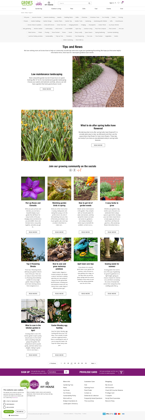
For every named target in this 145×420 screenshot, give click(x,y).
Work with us (67, 398)
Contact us (87, 393)
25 (64, 363)
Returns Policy (109, 401)
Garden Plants (58, 21)
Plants (40, 32)
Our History (67, 393)
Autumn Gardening (49, 17)
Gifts (111, 21)
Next (92, 363)
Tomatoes (68, 36)
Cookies (84, 413)
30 (82, 363)
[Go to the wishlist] (118, 3)
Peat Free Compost (100, 28)
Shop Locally (78, 32)
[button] (14, 415)
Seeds (70, 32)
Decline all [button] (20, 411)
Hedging (83, 25)
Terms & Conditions (68, 413)
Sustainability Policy (69, 395)
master (119, 413)
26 (68, 363)
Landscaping (48, 28)
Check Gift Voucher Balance (114, 390)
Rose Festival (55, 32)
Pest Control (112, 28)
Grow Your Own (61, 25)
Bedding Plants (68, 17)
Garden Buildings (35, 21)
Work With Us (79, 40)
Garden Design (47, 21)
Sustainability (49, 36)
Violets (116, 36)
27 (71, 363)
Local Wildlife (68, 28)
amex (104, 413)
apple (108, 413)
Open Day (78, 28)
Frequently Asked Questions (93, 398)
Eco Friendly (105, 17)
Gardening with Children (100, 21)
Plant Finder (88, 390)
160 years (26, 17)
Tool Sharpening (79, 36)
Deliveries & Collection (91, 395)
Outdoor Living (88, 28)
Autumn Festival (36, 17)
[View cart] (122, 3)
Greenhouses (119, 21)
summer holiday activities (35, 36)
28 (75, 363)
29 (78, 363)
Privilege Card (109, 393)
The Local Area (89, 401)
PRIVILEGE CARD (88, 372)
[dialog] (14, 402)
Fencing (120, 17)
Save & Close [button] (9, 411)
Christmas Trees (94, 17)
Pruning (47, 32)
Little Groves (58, 28)
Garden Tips (68, 21)
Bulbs (77, 17)
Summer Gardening (113, 32)
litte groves (38, 3)
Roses (63, 32)
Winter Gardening (67, 40)
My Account (109, 385)
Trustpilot (108, 395)
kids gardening (27, 28)
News (65, 387)
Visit (85, 385)
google (111, 413)
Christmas (84, 17)
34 (86, 363)
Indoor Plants (102, 25)
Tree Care (89, 36)
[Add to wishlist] (118, 3)
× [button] (25, 388)
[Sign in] (115, 3)
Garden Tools (78, 21)
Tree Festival (98, 36)
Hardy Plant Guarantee (112, 398)
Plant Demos (31, 32)
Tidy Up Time (59, 36)
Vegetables (108, 36)
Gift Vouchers (109, 387)
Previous (53, 363)
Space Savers (88, 32)
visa (123, 413)
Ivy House (66, 390)
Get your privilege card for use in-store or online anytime (109, 372)
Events (113, 17)
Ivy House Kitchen (114, 25)
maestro (115, 413)
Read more (47, 89)
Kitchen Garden (38, 28)
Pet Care (121, 28)
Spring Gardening (99, 32)
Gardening (88, 21)
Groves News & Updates (34, 25)
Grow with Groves (49, 25)
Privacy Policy (78, 413)
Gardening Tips (68, 385)
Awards (59, 17)
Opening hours (89, 387)
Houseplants (92, 25)
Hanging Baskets (73, 25)
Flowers (26, 21)
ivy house (49, 3)
